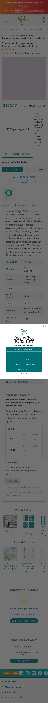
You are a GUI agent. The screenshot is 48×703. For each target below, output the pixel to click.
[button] (24, 349)
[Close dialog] (45, 326)
